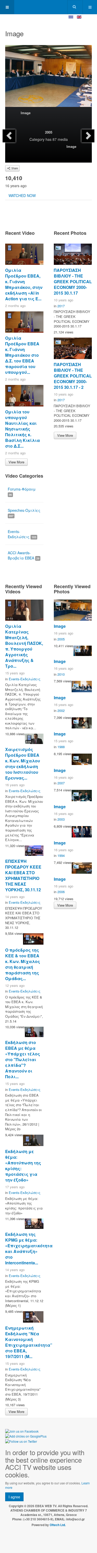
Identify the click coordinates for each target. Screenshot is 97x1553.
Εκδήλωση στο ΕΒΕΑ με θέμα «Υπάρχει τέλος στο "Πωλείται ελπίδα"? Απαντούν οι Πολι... (22, 1059)
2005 (48, 132)
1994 (61, 855)
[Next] (87, 135)
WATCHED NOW (22, 195)
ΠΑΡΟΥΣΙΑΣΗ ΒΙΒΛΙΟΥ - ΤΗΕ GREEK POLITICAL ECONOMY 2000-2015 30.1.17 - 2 (73, 375)
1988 (61, 746)
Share (14, 168)
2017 (61, 305)
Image (26, 112)
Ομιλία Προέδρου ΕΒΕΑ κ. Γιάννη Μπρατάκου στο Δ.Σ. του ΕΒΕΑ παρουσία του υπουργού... (22, 355)
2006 (61, 891)
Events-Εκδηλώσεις (22, 534)
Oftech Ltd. (58, 1524)
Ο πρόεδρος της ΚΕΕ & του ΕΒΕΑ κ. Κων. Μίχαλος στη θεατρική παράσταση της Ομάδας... (22, 964)
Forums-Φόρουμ (22, 491)
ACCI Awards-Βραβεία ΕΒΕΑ (23, 555)
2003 (61, 819)
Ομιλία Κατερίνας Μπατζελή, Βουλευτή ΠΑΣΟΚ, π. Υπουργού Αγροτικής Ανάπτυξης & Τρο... (24, 646)
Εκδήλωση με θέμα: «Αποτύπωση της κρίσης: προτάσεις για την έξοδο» (23, 1165)
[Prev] (9, 135)
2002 (61, 710)
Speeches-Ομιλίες (24, 513)
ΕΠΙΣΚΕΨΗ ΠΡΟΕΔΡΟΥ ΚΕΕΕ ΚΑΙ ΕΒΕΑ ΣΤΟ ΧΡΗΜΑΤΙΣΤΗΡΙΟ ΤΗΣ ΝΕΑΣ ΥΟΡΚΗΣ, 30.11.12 (23, 875)
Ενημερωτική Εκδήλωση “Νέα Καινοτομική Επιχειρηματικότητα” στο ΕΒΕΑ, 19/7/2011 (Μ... (28, 1342)
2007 (61, 783)
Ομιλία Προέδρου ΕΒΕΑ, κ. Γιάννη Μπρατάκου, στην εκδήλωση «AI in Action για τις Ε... (23, 284)
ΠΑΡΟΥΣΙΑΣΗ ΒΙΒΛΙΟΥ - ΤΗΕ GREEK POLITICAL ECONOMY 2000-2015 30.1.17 (73, 281)
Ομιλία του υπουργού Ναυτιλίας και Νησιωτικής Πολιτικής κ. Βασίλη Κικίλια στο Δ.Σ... (22, 429)
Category (36, 139)
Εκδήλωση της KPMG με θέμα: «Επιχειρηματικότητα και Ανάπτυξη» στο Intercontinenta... (29, 1248)
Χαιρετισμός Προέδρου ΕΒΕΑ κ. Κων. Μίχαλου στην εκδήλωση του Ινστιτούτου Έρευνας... (22, 763)
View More (16, 462)
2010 (61, 674)
